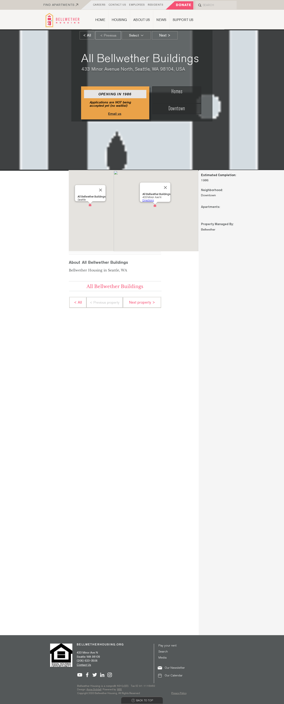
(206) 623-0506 (87, 660)
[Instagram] (110, 675)
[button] (173, 667)
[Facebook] (87, 675)
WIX (119, 689)
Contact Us (84, 664)
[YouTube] (80, 675)
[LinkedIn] (102, 675)
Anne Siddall (93, 689)
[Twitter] (95, 675)
